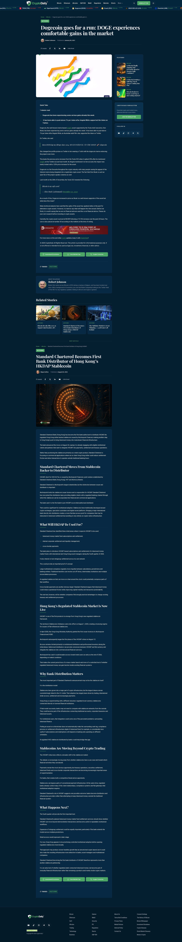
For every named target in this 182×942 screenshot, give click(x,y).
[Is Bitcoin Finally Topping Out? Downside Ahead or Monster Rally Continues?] (121, 68)
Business (72, 934)
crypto (69, 128)
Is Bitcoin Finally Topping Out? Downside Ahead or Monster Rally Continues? (133, 69)
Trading (71, 928)
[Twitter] (138, 133)
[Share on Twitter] (55, 48)
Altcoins (75, 3)
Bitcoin (59, 3)
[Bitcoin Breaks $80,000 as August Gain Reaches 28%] (48, 312)
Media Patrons (118, 924)
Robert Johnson (57, 282)
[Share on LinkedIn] (60, 48)
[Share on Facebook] (50, 48)
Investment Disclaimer (143, 924)
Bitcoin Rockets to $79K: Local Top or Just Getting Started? (133, 94)
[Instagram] (128, 133)
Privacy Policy (118, 921)
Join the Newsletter (129, 117)
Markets (106, 3)
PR (93, 924)
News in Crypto (141, 934)
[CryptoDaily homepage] (37, 3)
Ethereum (67, 3)
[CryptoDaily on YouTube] (64, 48)
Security (94, 921)
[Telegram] (133, 133)
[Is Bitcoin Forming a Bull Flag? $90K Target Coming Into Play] (121, 81)
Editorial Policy (118, 928)
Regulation (97, 3)
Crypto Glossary (141, 928)
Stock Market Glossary (143, 931)
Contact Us (117, 931)
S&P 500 (83, 3)
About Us (117, 914)
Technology (72, 931)
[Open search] (134, 3)
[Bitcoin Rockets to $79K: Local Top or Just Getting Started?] (121, 93)
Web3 (90, 3)
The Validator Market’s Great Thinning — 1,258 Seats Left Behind (99, 328)
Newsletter (143, 3)
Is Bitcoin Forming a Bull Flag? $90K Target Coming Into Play (133, 82)
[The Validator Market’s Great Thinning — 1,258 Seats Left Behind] (100, 312)
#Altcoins (53, 266)
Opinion (94, 914)
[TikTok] (124, 133)
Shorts (113, 3)
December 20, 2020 (70, 192)
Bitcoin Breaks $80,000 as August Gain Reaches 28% (47, 327)
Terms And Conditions (120, 917)
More (119, 3)
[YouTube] (119, 133)
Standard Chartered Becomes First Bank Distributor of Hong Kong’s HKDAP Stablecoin (73, 329)
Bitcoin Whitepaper (142, 921)
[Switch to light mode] (153, 3)
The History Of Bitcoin (143, 917)
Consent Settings (142, 914)
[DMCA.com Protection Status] (32, 930)
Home (42, 17)
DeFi (70, 921)
